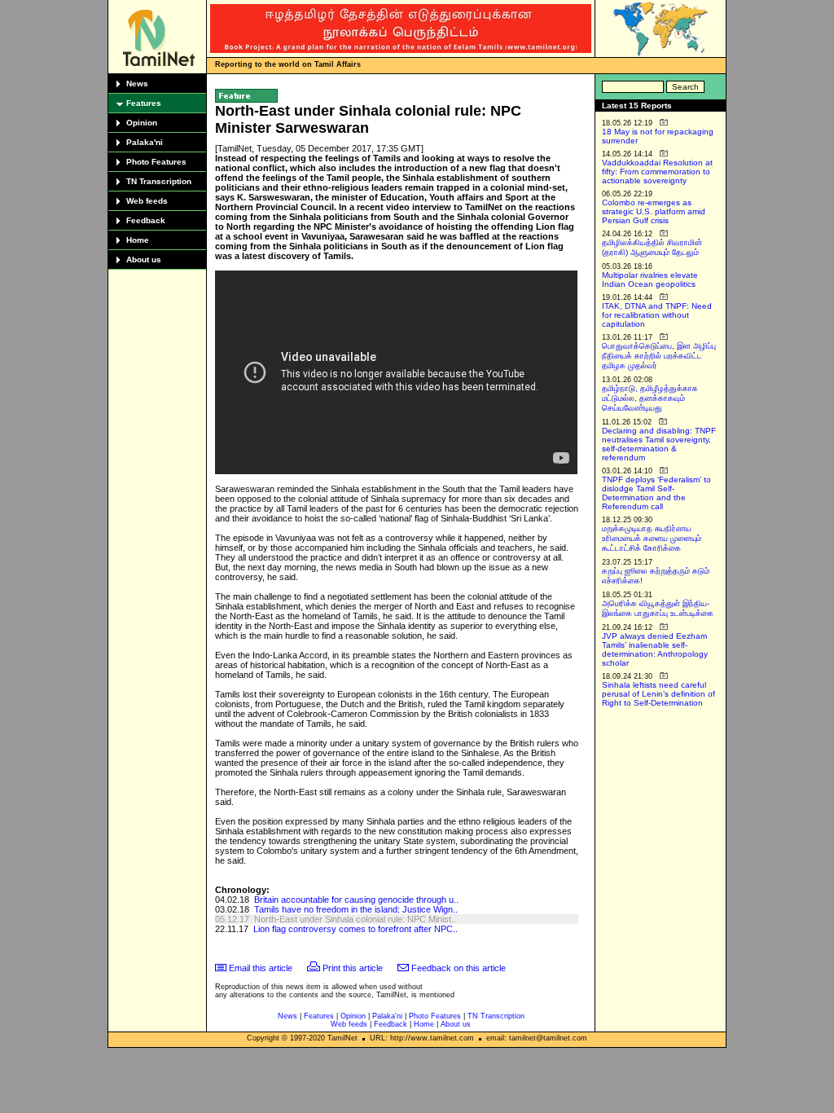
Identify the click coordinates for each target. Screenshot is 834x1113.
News (137, 83)
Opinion (141, 122)
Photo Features (156, 161)
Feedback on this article (458, 968)
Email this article (260, 968)
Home (137, 239)
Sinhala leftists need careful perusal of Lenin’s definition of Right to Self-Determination (658, 693)
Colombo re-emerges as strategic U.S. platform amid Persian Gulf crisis (653, 211)
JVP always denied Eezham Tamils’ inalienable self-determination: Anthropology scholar (655, 649)
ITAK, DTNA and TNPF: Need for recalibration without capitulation (657, 314)
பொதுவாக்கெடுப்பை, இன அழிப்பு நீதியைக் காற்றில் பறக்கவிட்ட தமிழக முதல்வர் (659, 355)
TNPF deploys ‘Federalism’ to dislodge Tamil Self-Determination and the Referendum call (656, 493)
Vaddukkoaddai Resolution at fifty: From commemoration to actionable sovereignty (657, 171)
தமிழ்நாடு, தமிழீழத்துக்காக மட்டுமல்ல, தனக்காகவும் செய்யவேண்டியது (650, 398)
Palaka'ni (144, 142)
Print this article (353, 968)
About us (143, 259)
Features (143, 103)
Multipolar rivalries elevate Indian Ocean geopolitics (650, 279)
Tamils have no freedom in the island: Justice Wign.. (356, 909)
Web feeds (147, 200)
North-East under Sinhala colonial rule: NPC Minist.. (355, 919)
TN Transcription (158, 181)
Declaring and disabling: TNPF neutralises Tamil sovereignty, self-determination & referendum (659, 444)
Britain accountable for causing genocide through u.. (356, 899)
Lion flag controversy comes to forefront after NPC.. (355, 929)
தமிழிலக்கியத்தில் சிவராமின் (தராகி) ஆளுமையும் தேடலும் (652, 247)
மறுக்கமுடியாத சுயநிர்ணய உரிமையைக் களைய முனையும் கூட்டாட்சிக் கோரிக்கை (651, 538)
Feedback (145, 220)
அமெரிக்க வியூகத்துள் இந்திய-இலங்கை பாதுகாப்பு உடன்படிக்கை (657, 608)
